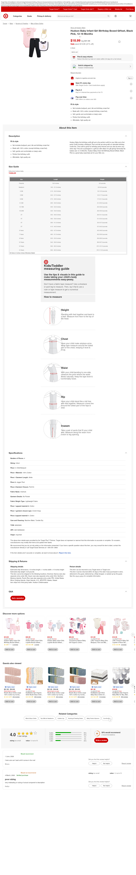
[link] (76, 37)
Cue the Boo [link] (106, 718)
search (109, 16)
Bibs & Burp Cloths (37, 23)
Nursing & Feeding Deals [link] (75, 718)
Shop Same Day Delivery (51, 5)
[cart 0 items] (130, 16)
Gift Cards (89, 4)
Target (5, 23)
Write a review (101, 740)
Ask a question (18, 598)
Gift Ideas (83, 4)
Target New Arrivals (6, 2)
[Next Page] (133, 634)
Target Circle (72, 5)
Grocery (82, 2)
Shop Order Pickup (38, 5)
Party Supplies (76, 4)
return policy (79, 576)
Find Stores (79, 5)
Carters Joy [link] (61, 718)
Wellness (15, 4)
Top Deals (13, 5)
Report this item (76, 73)
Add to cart (75, 52)
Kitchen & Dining (63, 2)
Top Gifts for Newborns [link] (47, 718)
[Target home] (5, 16)
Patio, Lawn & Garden (74, 2)
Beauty (103, 2)
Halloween (29, 2)
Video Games (55, 4)
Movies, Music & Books (65, 4)
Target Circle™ (54, 9)
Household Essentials (91, 2)
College (23, 2)
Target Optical (108, 4)
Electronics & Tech (46, 4)
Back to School (16, 2)
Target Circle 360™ (87, 9)
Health (11, 4)
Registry (60, 5)
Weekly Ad (30, 5)
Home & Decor (54, 2)
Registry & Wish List (104, 9)
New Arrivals (124, 4)
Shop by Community (98, 4)
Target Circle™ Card (70, 9)
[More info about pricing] (119, 42)
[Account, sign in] (119, 16)
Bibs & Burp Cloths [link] (31, 718)
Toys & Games (36, 4)
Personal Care (109, 2)
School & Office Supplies (25, 4)
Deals (113, 4)
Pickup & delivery (44, 16)
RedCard (65, 5)
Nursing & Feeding (22, 23)
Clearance (118, 4)
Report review (126, 763)
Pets (7, 4)
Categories (17, 16)
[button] (76, 37)
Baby (99, 2)
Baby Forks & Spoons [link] (93, 718)
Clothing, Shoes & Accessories (41, 2)
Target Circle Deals (21, 5)
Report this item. (65, 553)
